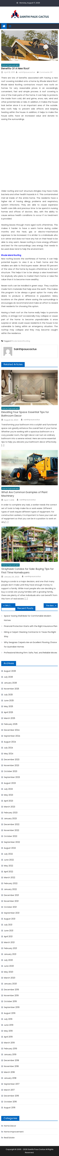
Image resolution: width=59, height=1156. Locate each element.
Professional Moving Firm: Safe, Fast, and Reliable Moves (30, 652)
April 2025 (8, 712)
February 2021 (10, 948)
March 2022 (9, 877)
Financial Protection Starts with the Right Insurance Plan (30, 626)
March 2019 (9, 1042)
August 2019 (9, 1013)
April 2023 (8, 800)
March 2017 (9, 1090)
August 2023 (10, 783)
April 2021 (8, 936)
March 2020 (9, 977)
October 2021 (10, 907)
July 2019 (8, 1019)
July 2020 (8, 960)
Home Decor (10, 1125)
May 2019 (8, 1031)
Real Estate (9, 1137)
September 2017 (11, 1084)
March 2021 (9, 942)
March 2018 (9, 1072)
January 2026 (10, 682)
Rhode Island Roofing (20, 341)
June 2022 (9, 859)
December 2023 (11, 759)
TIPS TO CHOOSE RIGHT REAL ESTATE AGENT (10, 605)
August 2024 (10, 741)
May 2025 (8, 706)
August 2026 (10, 671)
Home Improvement (10, 65)
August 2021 (9, 918)
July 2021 (8, 924)
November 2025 (11, 688)
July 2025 (8, 694)
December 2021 (11, 895)
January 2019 (10, 1054)
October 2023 (10, 771)
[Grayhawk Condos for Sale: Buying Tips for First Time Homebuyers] (29, 544)
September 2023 (12, 777)
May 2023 (8, 795)
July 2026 (8, 677)
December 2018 (11, 1060)
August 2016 (9, 1107)
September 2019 (11, 1007)
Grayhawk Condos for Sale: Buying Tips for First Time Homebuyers (27, 570)
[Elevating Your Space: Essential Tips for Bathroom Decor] (29, 387)
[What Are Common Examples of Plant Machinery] (29, 467)
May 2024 (8, 753)
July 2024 (8, 747)
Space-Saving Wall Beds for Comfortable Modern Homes (27, 618)
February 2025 (10, 724)
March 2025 (9, 718)
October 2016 (10, 1101)
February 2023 (10, 812)
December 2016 (11, 1095)
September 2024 (12, 736)
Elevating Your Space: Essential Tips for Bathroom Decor (25, 413)
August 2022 (10, 848)
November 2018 (11, 1066)
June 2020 (9, 966)
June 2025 (9, 700)
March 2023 (9, 806)
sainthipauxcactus (27, 72)
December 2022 (11, 824)
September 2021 (11, 913)
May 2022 (8, 865)
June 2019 (8, 1025)
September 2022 (12, 842)
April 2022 (8, 871)
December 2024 (12, 730)
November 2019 (11, 995)
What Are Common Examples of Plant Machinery (24, 493)
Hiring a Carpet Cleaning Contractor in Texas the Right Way (30, 634)
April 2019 (8, 1036)
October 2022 (10, 836)
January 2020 (10, 983)
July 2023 (8, 789)
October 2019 (10, 1001)
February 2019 (10, 1048)
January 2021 (10, 954)
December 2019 (11, 989)
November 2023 (11, 765)
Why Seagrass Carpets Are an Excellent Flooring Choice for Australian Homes (30, 644)
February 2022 (10, 883)
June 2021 (8, 930)
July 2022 (8, 854)
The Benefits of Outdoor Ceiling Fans (52, 605)
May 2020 (8, 972)
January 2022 (10, 889)
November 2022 (11, 830)
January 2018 (10, 1078)
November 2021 (11, 901)
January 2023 (10, 818)
